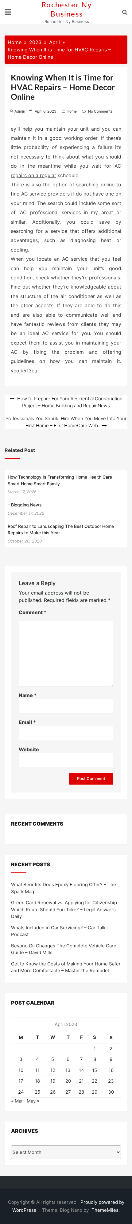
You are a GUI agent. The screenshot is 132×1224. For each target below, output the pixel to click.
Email (27, 722)
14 (81, 1070)
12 (52, 1070)
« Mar (17, 1101)
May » (33, 1101)
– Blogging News (25, 504)
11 (37, 1070)
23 (111, 1081)
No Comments (100, 111)
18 (37, 1081)
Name (28, 695)
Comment (32, 612)
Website (29, 749)
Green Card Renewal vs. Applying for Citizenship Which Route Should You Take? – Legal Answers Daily (64, 909)
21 (81, 1081)
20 (68, 1081)
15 (94, 1070)
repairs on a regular (33, 175)
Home (72, 111)
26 (53, 1092)
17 (20, 1081)
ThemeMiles (104, 1210)
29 (94, 1092)
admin (19, 111)
